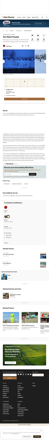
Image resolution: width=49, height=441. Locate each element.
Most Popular (6, 389)
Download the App (38, 374)
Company (20, 401)
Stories (19, 385)
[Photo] (43, 256)
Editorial (20, 383)
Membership (6, 404)
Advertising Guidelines (23, 409)
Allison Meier (13, 297)
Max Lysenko (9, 46)
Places (4, 383)
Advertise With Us (22, 407)
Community (6, 401)
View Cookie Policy (15, 433)
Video (19, 393)
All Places (5, 385)
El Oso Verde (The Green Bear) (11, 325)
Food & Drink (20, 387)
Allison (5, 221)
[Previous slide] (3, 61)
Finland (9, 275)
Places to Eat (6, 391)
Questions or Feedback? (24, 424)
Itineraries (20, 389)
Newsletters (20, 397)
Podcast (19, 395)
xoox (5, 212)
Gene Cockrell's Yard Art (28, 325)
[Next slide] (46, 61)
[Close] (41, 430)
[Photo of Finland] (4, 277)
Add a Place (6, 397)
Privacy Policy (26, 176)
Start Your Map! (38, 23)
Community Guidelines (8, 407)
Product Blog (6, 409)
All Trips (34, 385)
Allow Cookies (37, 436)
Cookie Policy (21, 413)
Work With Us (6, 413)
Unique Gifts (5, 411)
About (19, 404)
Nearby (4, 395)
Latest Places (6, 387)
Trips (33, 383)
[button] (32, 35)
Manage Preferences (27, 436)
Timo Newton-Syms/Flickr (8, 74)
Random (5, 393)
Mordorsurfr (10, 221)
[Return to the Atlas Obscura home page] (8, 17)
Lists (18, 391)
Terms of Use (31, 176)
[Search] (47, 17)
